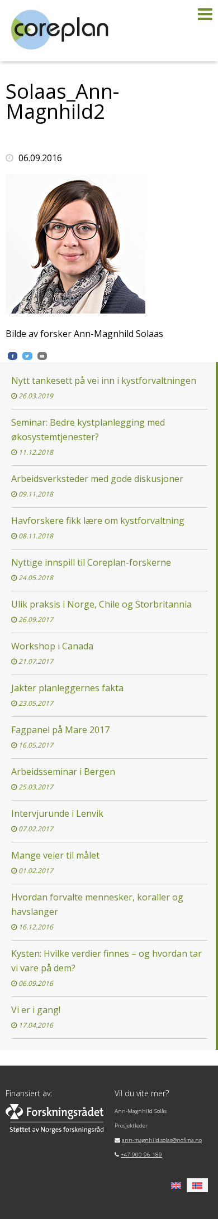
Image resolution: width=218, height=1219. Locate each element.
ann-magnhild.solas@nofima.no (162, 1140)
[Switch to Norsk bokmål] (197, 1185)
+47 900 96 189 (141, 1154)
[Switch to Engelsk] (176, 1185)
